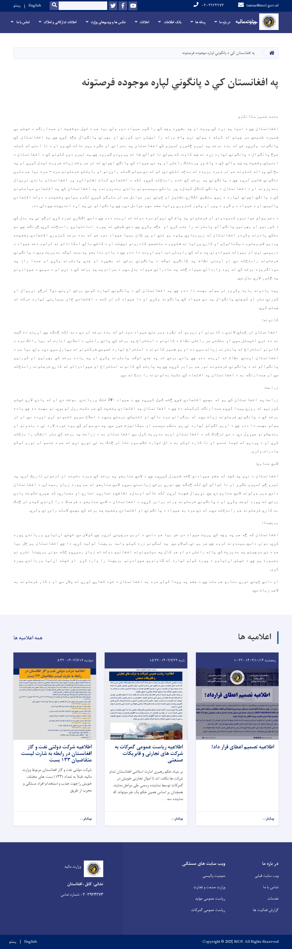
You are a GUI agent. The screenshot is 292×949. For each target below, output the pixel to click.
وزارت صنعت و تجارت (209, 887)
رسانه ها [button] (200, 22)
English (35, 5)
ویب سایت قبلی (267, 875)
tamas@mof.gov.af (263, 5)
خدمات (273, 898)
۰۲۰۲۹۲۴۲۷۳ (212, 5)
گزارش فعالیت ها (266, 910)
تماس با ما (271, 887)
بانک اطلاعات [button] (172, 22)
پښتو (17, 5)
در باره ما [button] (224, 22)
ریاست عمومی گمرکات (208, 910)
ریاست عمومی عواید (210, 898)
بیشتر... (268, 819)
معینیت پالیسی (213, 875)
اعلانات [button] (144, 22)
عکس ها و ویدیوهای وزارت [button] (108, 22)
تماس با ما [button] (23, 22)
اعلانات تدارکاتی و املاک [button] (60, 22)
